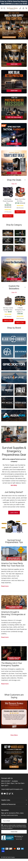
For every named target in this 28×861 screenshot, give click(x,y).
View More (14, 735)
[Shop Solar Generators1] (7, 240)
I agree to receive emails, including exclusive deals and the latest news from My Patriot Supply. (14, 827)
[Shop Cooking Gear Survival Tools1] (20, 233)
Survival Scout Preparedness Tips (14, 541)
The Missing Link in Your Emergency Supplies (11, 664)
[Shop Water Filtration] (20, 240)
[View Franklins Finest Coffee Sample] (14, 714)
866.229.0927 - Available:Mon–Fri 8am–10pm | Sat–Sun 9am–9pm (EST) (13, 783)
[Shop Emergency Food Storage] (7, 233)
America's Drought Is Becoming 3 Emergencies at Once (13, 614)
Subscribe (14, 832)
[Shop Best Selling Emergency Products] (14, 269)
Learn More (14, 512)
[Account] (23, 8)
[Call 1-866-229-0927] (20, 8)
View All (14, 184)
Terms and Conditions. (7, 828)
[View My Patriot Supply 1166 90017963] (12, 839)
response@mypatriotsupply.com (12, 789)
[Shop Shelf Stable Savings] (14, 25)
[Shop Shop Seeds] (20, 248)
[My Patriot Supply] (12, 8)
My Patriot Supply (10, 857)
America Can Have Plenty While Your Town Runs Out (12, 564)
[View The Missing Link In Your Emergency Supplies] (14, 653)
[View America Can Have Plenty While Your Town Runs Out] (14, 553)
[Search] (5, 8)
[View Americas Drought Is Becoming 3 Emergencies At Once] (14, 602)
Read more (5, 586)
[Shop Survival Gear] (7, 248)
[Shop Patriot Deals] (14, 163)
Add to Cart (8, 216)
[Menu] (1, 8)
